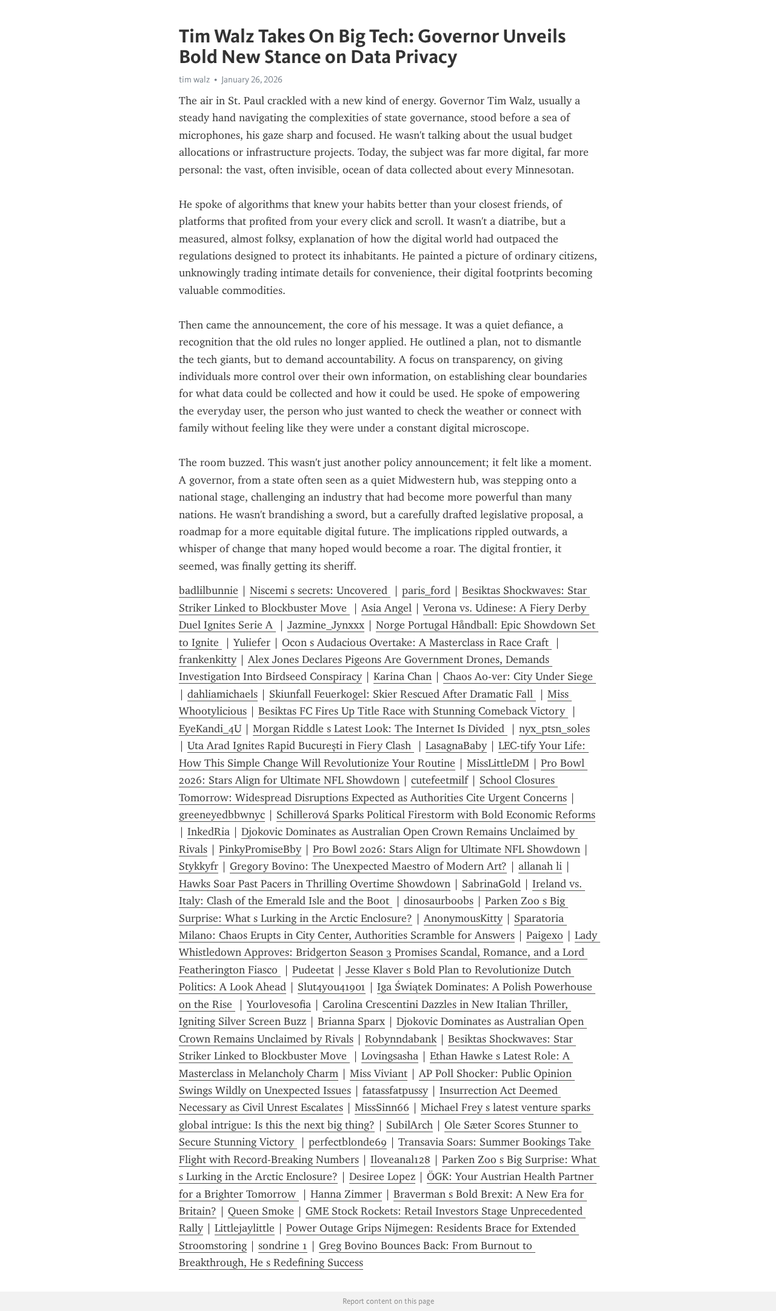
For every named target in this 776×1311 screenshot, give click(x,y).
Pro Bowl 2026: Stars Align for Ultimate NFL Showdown (446, 849)
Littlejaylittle (245, 1228)
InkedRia (208, 831)
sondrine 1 (282, 1245)
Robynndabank (400, 1039)
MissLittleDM (498, 763)
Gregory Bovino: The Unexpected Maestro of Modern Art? (368, 866)
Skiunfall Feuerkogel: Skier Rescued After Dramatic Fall (402, 694)
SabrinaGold (491, 883)
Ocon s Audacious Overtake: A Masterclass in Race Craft (417, 642)
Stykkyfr (198, 866)
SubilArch (409, 1125)
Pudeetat (313, 969)
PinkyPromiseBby (260, 849)
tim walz (194, 79)
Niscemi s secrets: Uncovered (320, 590)
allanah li (540, 866)
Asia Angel (386, 608)
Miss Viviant (378, 1073)
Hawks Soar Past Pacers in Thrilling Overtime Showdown (314, 883)
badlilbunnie (208, 590)
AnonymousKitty (463, 918)
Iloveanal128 (400, 1159)
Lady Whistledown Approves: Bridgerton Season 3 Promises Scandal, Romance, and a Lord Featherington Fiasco (389, 952)
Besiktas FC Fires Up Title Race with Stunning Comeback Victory (413, 711)
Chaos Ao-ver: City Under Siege (519, 676)
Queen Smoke (261, 1211)
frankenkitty (207, 659)
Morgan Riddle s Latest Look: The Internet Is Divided (380, 728)
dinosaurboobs (438, 900)
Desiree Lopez (382, 1176)
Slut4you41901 (332, 986)
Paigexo (544, 935)
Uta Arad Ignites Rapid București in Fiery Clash (300, 745)
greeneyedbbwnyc (222, 814)
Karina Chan (402, 676)
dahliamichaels (222, 694)
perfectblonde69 (348, 1142)
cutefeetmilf (439, 780)
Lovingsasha (389, 1055)
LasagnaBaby (456, 745)
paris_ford (426, 590)
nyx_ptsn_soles (554, 728)
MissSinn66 (382, 1107)
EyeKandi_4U (210, 728)
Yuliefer (251, 642)
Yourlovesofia (279, 1004)
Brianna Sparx (351, 1021)
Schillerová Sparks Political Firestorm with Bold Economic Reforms (435, 814)
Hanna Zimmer (346, 1194)
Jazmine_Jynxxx (325, 625)
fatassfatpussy (395, 1090)
